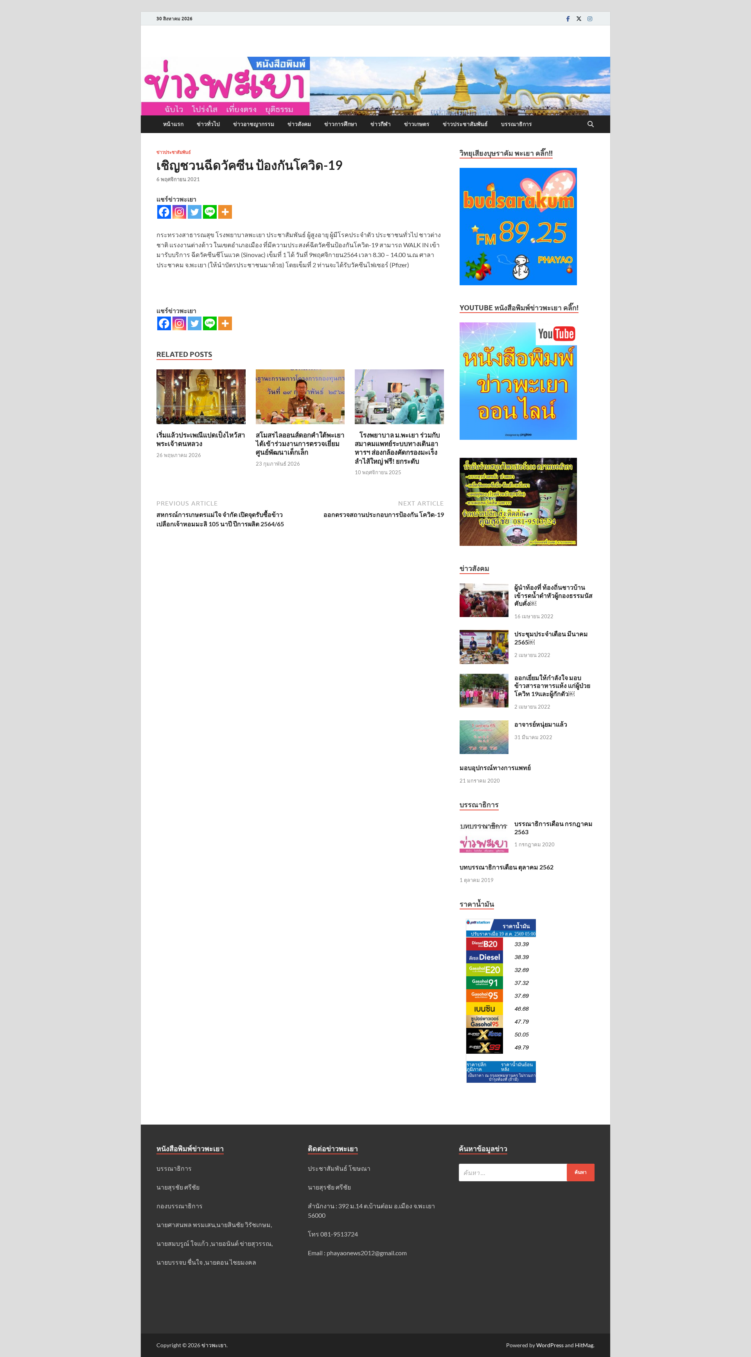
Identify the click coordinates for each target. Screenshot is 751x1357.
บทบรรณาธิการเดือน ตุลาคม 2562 (506, 867)
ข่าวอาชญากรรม (253, 124)
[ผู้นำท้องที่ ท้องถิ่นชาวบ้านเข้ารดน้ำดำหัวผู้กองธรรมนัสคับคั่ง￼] (484, 588)
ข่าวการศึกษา (340, 124)
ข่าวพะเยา (213, 1345)
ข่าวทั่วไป (208, 124)
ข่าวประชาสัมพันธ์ (465, 124)
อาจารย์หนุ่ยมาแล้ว (540, 724)
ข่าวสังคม (299, 124)
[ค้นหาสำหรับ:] (527, 1172)
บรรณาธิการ (516, 124)
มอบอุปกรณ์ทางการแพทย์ (495, 767)
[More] (225, 212)
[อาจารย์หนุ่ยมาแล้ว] (484, 725)
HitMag (584, 1345)
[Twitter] (579, 18)
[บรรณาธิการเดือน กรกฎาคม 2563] (484, 824)
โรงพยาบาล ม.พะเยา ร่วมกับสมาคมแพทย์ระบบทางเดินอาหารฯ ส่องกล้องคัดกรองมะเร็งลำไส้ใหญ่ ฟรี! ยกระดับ (397, 448)
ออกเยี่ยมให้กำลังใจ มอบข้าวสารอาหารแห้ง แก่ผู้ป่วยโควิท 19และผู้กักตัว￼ (552, 686)
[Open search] (590, 124)
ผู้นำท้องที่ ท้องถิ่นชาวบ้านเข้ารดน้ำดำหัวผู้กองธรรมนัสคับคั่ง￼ (553, 595)
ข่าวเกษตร (416, 124)
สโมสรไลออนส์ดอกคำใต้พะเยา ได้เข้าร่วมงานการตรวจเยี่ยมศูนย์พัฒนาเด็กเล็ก (300, 443)
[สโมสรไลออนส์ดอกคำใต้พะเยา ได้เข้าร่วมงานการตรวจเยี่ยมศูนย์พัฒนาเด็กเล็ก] (300, 399)
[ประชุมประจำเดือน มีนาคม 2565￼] (484, 634)
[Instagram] (590, 18)
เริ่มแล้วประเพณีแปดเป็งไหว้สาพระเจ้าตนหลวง (200, 439)
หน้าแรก (173, 124)
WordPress (550, 1345)
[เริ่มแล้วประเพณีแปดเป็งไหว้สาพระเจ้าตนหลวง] (201, 399)
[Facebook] (568, 18)
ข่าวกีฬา (380, 124)
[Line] (210, 212)
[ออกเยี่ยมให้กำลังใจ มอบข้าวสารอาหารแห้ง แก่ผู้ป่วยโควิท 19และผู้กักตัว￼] (484, 678)
